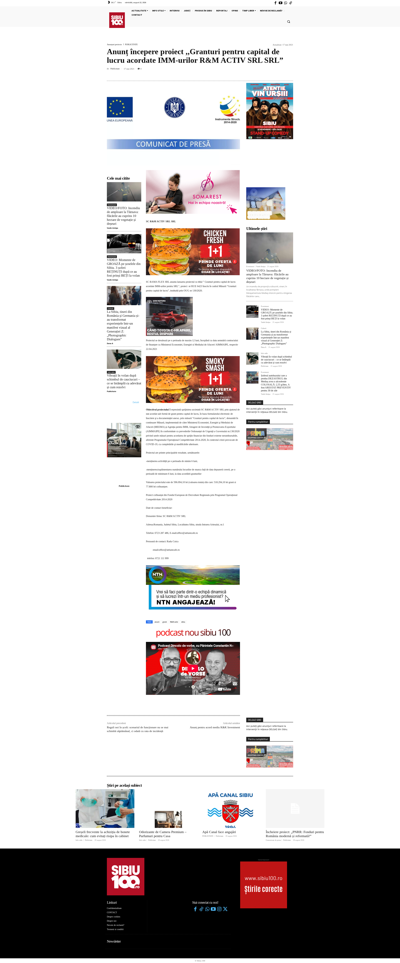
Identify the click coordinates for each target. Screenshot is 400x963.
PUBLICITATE (131, 44)
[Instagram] (219, 819)
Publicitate (115, 69)
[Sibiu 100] (117, 20)
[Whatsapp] (285, 3)
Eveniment (112, 205)
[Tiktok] (290, 3)
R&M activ (174, 531)
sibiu (183, 531)
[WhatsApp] (290, 73)
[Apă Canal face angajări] (231, 717)
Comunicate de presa (273, 749)
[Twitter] (225, 819)
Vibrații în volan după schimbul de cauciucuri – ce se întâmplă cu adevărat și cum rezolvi (124, 381)
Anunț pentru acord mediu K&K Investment (215, 636)
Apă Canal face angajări (219, 741)
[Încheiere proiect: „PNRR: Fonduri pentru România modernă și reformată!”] (295, 717)
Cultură (110, 308)
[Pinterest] (283, 73)
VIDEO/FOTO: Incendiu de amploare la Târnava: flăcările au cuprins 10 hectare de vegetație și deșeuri (123, 216)
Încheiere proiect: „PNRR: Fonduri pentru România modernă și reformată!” (295, 743)
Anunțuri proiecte (114, 44)
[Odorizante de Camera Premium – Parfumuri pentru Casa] (168, 717)
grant (164, 531)
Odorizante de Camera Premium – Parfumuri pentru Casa (162, 743)
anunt (157, 531)
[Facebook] (275, 3)
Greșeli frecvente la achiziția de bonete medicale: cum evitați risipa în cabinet (103, 743)
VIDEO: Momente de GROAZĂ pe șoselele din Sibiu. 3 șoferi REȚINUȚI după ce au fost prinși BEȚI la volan (124, 268)
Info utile (111, 372)
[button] (288, 21)
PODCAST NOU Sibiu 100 (193, 542)
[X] (275, 73)
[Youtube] (280, 3)
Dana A (110, 343)
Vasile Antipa (112, 228)
